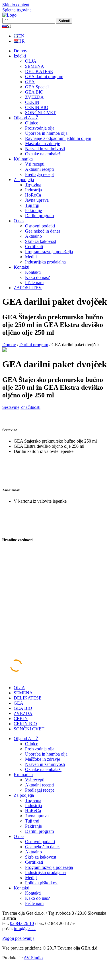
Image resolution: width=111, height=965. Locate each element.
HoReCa (33, 195)
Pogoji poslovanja (18, 938)
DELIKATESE (39, 71)
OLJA (30, 61)
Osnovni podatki (40, 225)
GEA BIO (34, 92)
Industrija (33, 189)
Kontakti (21, 267)
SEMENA (34, 66)
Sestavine (10, 407)
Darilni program (39, 215)
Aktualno (33, 236)
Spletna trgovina (17, 9)
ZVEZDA (34, 97)
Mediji (31, 256)
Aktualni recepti (39, 169)
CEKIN (32, 102)
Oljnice (31, 122)
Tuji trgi (32, 205)
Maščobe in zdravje (42, 143)
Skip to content (15, 4)
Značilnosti (30, 407)
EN (21, 35)
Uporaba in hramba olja (46, 133)
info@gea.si (25, 928)
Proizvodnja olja (39, 128)
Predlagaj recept (39, 174)
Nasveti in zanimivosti (45, 148)
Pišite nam (34, 282)
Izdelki (20, 55)
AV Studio (33, 957)
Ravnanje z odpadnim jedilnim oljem (58, 138)
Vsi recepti (34, 164)
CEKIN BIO (36, 107)
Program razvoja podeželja (49, 251)
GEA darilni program (44, 76)
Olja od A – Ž (26, 117)
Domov (20, 50)
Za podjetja (24, 179)
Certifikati (34, 246)
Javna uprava (37, 200)
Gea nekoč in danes (42, 231)
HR (21, 41)
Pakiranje (33, 210)
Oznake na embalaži (43, 153)
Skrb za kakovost (40, 241)
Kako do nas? (37, 277)
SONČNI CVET (40, 112)
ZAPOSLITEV (28, 287)
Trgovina (33, 184)
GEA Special (37, 86)
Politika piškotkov (41, 882)
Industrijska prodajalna (45, 261)
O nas (19, 220)
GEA (30, 81)
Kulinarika (23, 158)
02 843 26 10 (22, 923)
